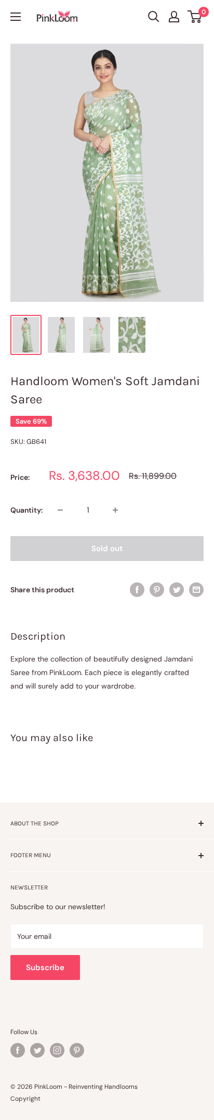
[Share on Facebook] (137, 589)
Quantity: (26, 510)
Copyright (25, 1098)
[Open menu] (15, 16)
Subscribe (45, 967)
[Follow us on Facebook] (17, 1050)
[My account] (174, 16)
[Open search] (153, 16)
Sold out (107, 548)
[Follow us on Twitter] (37, 1050)
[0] (195, 16)
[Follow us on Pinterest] (77, 1050)
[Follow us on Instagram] (57, 1050)
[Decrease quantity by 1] (60, 510)
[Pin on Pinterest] (157, 589)
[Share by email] (196, 589)
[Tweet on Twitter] (176, 589)
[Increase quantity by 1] (115, 510)
